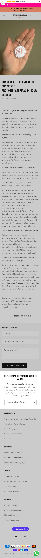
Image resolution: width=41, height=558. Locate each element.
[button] (4, 16)
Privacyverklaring (11, 505)
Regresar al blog (22, 316)
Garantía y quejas (11, 429)
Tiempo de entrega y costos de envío (20, 419)
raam (25, 226)
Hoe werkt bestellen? (13, 453)
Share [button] (6, 105)
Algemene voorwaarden (14, 510)
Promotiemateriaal (12, 491)
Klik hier (5, 175)
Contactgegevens (11, 520)
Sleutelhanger (17, 118)
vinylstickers (11, 226)
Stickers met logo (11, 486)
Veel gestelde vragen (13, 434)
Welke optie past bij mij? (14, 462)
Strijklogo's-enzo (15, 554)
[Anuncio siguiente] (37, 9)
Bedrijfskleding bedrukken (15, 481)
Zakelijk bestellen (11, 476)
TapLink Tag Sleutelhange (13, 193)
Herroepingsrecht (11, 515)
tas (3, 250)
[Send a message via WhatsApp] (36, 553)
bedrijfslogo (15, 223)
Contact (7, 439)
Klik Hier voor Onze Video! (25, 168)
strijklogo (12, 220)
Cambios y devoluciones (14, 424)
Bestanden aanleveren (14, 458)
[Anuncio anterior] (4, 9)
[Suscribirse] (34, 402)
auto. (32, 226)
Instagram (32, 157)
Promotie (27, 196)
